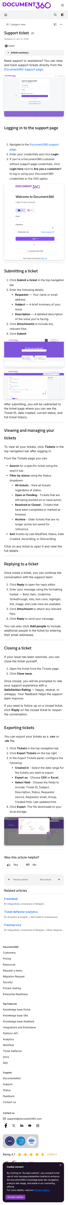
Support (8, 1084)
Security (8, 982)
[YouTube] (30, 1125)
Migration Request (14, 976)
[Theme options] (62, 15)
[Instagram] (38, 1125)
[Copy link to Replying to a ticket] (44, 564)
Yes (15, 864)
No (34, 864)
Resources (9, 964)
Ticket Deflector (12, 1050)
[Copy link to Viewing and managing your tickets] (22, 438)
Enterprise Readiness (15, 994)
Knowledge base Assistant (18, 1021)
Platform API (10, 1033)
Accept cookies (15, 1197)
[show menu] (62, 5)
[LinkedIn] (22, 1125)
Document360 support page (23, 69)
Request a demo (12, 970)
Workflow (8, 1045)
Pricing (7, 958)
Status (7, 1090)
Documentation (12, 1078)
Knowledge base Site (15, 1015)
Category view (17, 24)
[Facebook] (6, 1125)
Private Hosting (12, 988)
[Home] (27, 5)
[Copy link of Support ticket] (33, 33)
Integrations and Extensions (19, 1027)
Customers (9, 952)
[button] (19, 880)
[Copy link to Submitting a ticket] (43, 271)
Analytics (8, 1039)
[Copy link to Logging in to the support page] (10, 136)
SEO (5, 1062)
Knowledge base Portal (16, 1009)
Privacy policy (41, 1190)
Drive (6, 1056)
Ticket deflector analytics (21, 911)
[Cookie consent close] (60, 1165)
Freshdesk (11, 899)
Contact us (9, 1102)
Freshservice (12, 925)
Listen (11, 45)
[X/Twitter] (14, 1125)
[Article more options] (61, 24)
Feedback (9, 1096)
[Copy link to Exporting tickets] (40, 728)
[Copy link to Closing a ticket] (37, 648)
